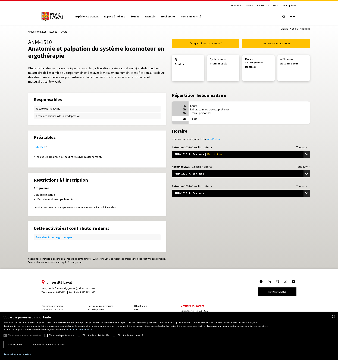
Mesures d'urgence (192, 306)
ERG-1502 (40, 147)
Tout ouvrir (302, 147)
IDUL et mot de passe (52, 309)
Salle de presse (96, 309)
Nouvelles (236, 5)
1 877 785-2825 (87, 292)
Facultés (150, 16)
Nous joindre (289, 5)
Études (134, 16)
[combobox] (333, 316)
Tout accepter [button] (15, 344)
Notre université (190, 16)
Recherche (168, 16)
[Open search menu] (284, 16)
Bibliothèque (140, 306)
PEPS (137, 309)
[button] (17, 354)
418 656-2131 (60, 292)
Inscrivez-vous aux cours (276, 43)
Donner (249, 5)
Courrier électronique (53, 306)
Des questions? (277, 291)
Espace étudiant (114, 16)
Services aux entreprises (100, 306)
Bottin (276, 5)
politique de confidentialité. (79, 329)
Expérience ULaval (87, 16)
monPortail (263, 5)
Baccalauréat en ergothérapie (54, 237)
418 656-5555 (201, 311)
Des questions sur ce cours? (205, 43)
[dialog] (169, 336)
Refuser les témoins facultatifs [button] (49, 344)
